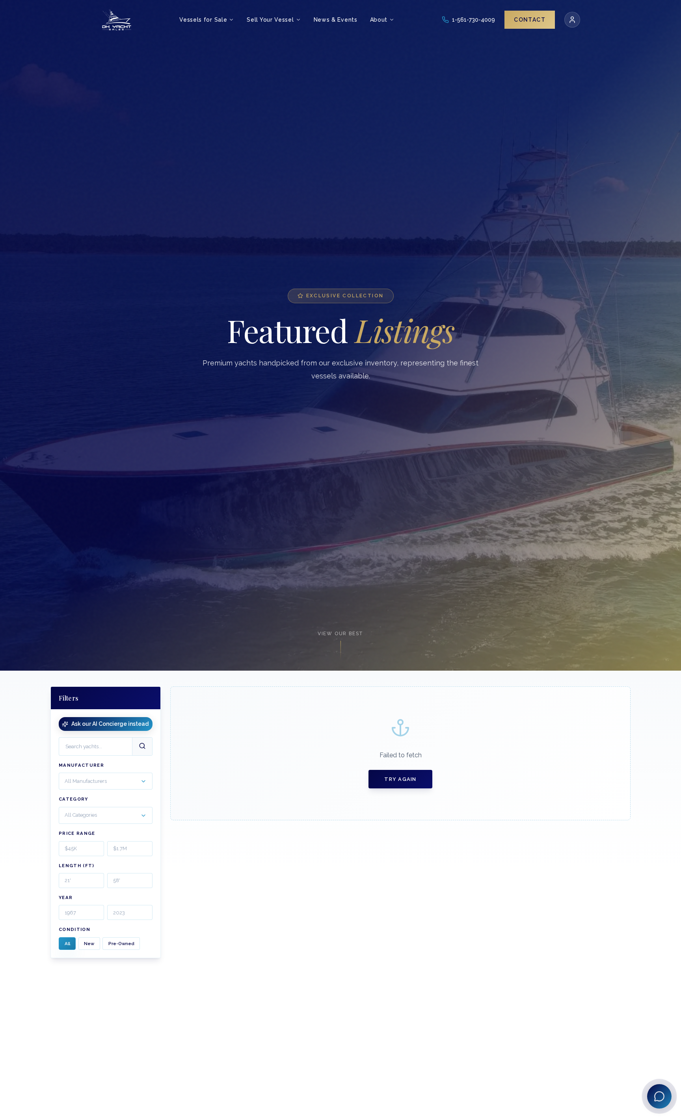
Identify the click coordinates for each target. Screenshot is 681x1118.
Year (66, 897)
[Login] (572, 20)
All (67, 943)
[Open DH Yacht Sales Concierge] (659, 1096)
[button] (106, 781)
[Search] (142, 746)
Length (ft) (77, 865)
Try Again (400, 779)
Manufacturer (81, 765)
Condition (74, 930)
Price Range (77, 833)
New (89, 943)
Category (73, 799)
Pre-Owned (121, 943)
